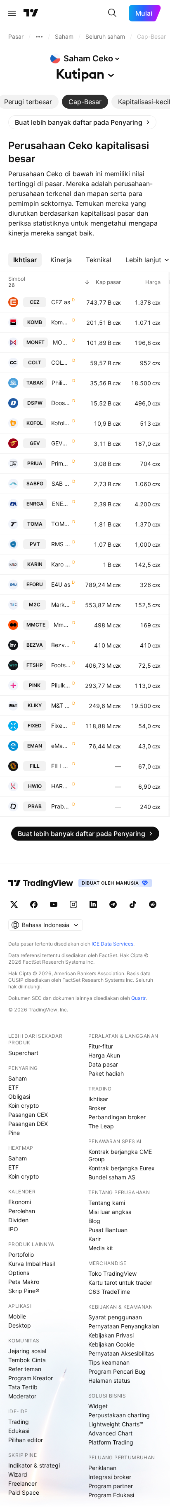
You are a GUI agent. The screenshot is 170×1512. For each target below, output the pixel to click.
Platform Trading (110, 1442)
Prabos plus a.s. (61, 806)
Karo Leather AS (61, 564)
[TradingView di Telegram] (113, 904)
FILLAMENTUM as (61, 765)
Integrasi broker (109, 1476)
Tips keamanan (109, 1362)
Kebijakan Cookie (111, 1344)
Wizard (17, 1474)
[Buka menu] (12, 13)
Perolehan (21, 1210)
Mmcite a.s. (62, 624)
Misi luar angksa (110, 1211)
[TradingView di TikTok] (133, 904)
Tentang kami (106, 1202)
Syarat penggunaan (115, 1317)
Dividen (18, 1219)
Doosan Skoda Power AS (61, 402)
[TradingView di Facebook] (34, 904)
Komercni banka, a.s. (61, 322)
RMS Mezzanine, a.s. (61, 543)
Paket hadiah (106, 1073)
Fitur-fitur (100, 1046)
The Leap (101, 1126)
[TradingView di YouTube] (53, 904)
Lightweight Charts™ (115, 1424)
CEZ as (60, 301)
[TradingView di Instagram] (73, 904)
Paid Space (23, 1492)
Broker (97, 1107)
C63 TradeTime (109, 1291)
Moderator (22, 1396)
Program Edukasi (111, 1494)
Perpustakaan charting (119, 1415)
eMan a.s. (61, 745)
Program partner (110, 1485)
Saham (17, 1078)
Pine (14, 1132)
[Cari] (112, 13)
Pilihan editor (25, 1439)
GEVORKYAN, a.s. (61, 443)
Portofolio (21, 1254)
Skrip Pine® (23, 1290)
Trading (18, 1421)
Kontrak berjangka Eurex (121, 1168)
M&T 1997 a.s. (61, 705)
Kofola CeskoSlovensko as (61, 422)
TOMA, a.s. (61, 523)
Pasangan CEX (28, 1114)
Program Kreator (30, 1378)
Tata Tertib (23, 1387)
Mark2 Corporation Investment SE (61, 604)
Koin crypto (23, 1105)
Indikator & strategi (34, 1465)
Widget (98, 1406)
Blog (94, 1220)
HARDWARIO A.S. (61, 786)
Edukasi (18, 1430)
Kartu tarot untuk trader (120, 1282)
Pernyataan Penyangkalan (123, 1326)
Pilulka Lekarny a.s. (61, 685)
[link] (82, 122)
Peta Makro (23, 1281)
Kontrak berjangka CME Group (120, 1155)
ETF (13, 1087)
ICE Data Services (112, 944)
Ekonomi (19, 1201)
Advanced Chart (110, 1433)
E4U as (60, 584)
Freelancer (22, 1483)
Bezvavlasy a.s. (61, 644)
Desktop (19, 1325)
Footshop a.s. (61, 665)
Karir (94, 1238)
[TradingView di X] (14, 904)
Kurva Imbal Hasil (31, 1263)
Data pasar (103, 1064)
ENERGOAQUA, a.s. (61, 503)
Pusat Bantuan (108, 1229)
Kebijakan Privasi (111, 1335)
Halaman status (109, 1380)
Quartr (138, 998)
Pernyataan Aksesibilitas (121, 1353)
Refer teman (24, 1368)
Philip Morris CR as (61, 382)
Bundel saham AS (111, 1177)
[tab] (85, 102)
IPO (13, 1228)
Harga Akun (104, 1055)
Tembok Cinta (27, 1359)
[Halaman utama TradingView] (31, 13)
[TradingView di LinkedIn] (93, 904)
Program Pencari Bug (117, 1371)
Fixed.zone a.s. (61, 725)
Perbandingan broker (117, 1117)
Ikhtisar (98, 1098)
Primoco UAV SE (61, 463)
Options (18, 1272)
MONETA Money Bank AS (62, 342)
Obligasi (19, 1096)
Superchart (23, 1052)
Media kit (100, 1247)
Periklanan (102, 1467)
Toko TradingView (112, 1273)
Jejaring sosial (27, 1350)
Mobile (17, 1316)
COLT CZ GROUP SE (61, 362)
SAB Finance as (61, 483)
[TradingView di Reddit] (152, 904)
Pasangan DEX (28, 1123)
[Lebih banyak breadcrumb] (39, 36)
